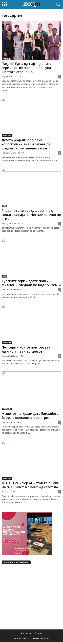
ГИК (4, 206)
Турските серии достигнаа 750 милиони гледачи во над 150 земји (31, 283)
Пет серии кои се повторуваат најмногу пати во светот (27, 349)
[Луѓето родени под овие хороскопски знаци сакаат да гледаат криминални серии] (31, 117)
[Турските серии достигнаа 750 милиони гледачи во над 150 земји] (31, 258)
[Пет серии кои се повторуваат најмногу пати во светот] (31, 324)
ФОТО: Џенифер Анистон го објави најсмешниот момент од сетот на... (31, 485)
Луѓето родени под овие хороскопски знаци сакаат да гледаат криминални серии (26, 144)
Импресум (26, 633)
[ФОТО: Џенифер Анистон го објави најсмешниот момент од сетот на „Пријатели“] (31, 460)
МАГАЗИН (7, 59)
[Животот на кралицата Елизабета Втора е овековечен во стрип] (31, 390)
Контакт (38, 633)
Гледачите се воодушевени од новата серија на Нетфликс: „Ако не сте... (31, 214)
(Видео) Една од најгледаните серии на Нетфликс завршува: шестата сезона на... (27, 68)
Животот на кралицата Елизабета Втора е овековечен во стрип (30, 415)
